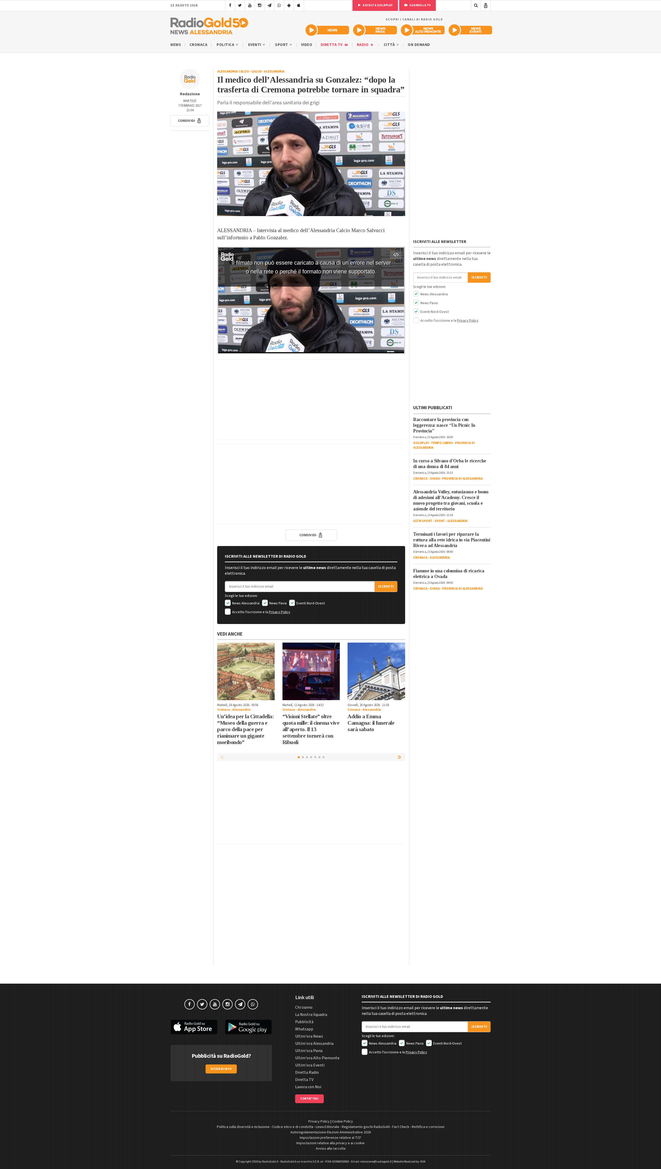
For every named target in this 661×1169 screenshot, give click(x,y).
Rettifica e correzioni (428, 1126)
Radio (363, 45)
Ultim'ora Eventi (310, 1065)
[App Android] (289, 5)
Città (390, 45)
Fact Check (400, 1126)
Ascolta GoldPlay (377, 5)
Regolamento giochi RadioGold (366, 1126)
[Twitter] (240, 5)
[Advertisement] (311, 400)
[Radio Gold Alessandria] (209, 25)
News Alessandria (245, 603)
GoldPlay (421, 443)
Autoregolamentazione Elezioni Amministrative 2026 (330, 1132)
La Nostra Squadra (311, 1014)
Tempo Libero (442, 443)
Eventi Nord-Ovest (310, 603)
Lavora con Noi (308, 1087)
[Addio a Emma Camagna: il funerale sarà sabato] (376, 671)
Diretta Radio (307, 1072)
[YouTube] (250, 5)
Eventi (255, 45)
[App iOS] (299, 5)
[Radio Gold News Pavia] (375, 30)
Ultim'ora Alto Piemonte (317, 1058)
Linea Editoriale (327, 1126)
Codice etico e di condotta (292, 1126)
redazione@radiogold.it (376, 1161)
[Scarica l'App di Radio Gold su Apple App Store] (193, 1027)
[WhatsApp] (279, 5)
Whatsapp (304, 1029)
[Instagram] (259, 5)
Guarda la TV (420, 5)
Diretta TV (332, 45)
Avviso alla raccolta (330, 1148)
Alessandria (274, 71)
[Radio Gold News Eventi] (470, 30)
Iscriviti (386, 586)
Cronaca (199, 45)
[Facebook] (230, 5)
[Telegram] (269, 5)
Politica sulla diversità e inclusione (243, 1126)
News (175, 45)
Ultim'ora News (309, 1036)
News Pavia (278, 603)
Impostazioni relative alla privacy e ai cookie (330, 1143)
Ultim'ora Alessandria (314, 1043)
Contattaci (309, 1099)
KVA (423, 1161)
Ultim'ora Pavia (308, 1051)
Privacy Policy (279, 612)
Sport (282, 45)
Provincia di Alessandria (462, 478)
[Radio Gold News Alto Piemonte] (423, 30)
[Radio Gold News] (327, 30)
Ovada (435, 478)
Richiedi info (221, 1069)
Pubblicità (304, 1022)
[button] (189, 121)
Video (306, 45)
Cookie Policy (342, 1121)
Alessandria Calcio (233, 71)
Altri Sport (422, 521)
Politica (226, 45)
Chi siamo (303, 1007)
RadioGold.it (270, 1161)
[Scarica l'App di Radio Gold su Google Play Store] (248, 1027)
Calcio (256, 71)
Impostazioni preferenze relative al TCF (330, 1137)
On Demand (419, 45)
